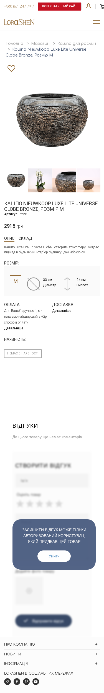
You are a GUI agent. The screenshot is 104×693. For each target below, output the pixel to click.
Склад (25, 238)
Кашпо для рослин (76, 43)
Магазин (40, 43)
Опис (9, 238)
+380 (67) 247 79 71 (19, 6)
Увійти (54, 556)
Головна (14, 43)
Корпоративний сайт (59, 6)
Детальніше (13, 328)
